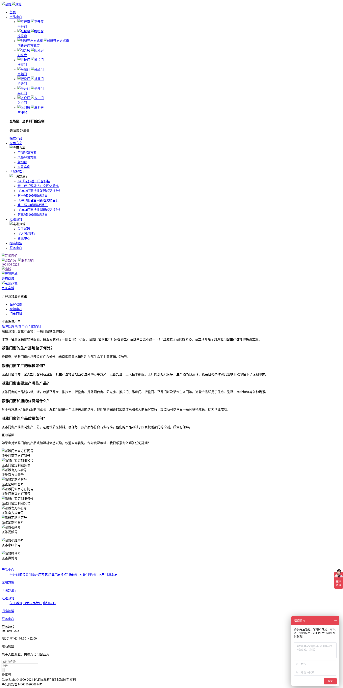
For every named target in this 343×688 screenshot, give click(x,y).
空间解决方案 (27, 152)
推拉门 (65, 574)
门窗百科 (16, 314)
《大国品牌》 (27, 233)
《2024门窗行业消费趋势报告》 (39, 210)
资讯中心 (23, 238)
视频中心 (16, 309)
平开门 (93, 574)
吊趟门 (74, 574)
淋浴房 (113, 574)
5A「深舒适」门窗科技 (33, 181)
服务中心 (16, 248)
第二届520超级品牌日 (32, 205)
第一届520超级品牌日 (32, 195)
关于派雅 (23, 229)
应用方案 (16, 143)
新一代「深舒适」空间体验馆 (38, 186)
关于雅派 (16, 603)
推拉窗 (24, 574)
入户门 (103, 574)
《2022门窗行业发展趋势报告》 (39, 190)
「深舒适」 (17, 171)
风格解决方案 (27, 157)
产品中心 (16, 17)
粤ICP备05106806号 (27, 674)
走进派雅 (16, 219)
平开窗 (14, 574)
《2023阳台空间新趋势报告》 (38, 200)
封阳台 (22, 162)
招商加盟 (16, 243)
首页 (13, 12)
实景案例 (23, 167)
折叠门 (84, 574)
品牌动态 (16, 304)
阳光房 (55, 574)
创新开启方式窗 (40, 574)
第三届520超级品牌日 (32, 214)
